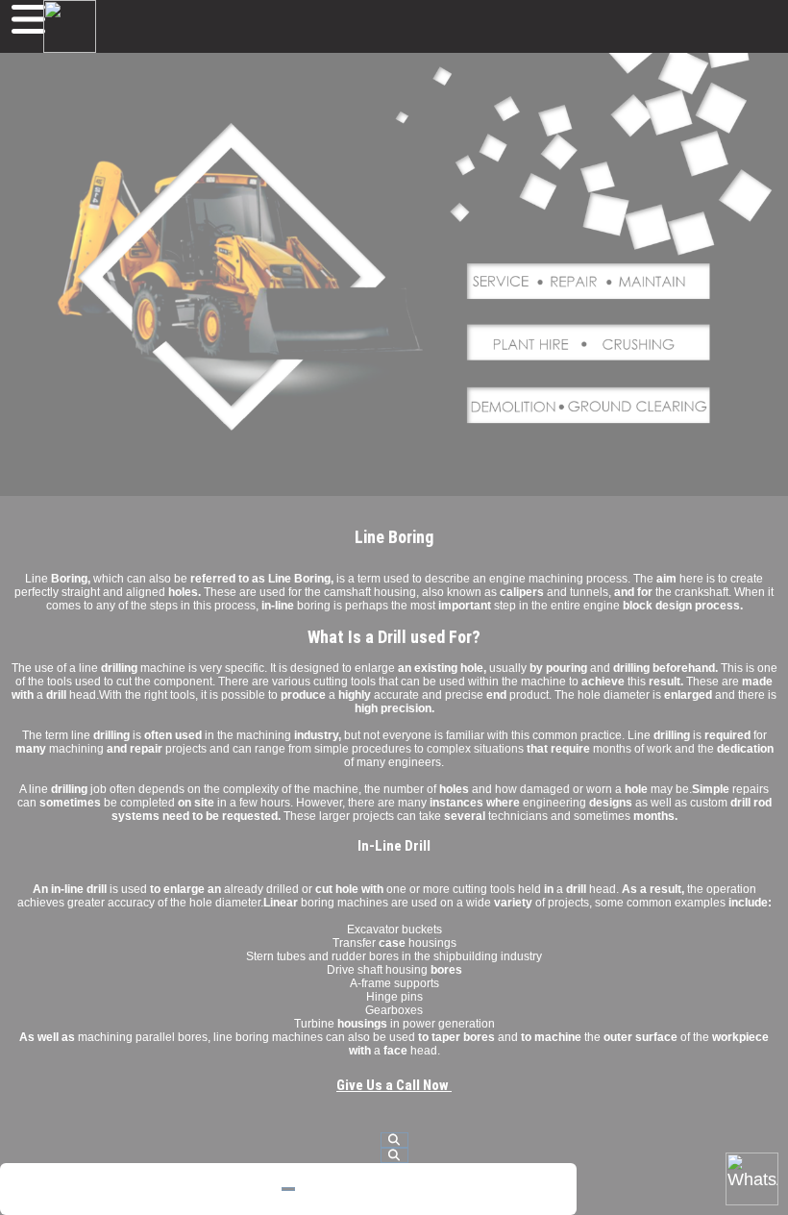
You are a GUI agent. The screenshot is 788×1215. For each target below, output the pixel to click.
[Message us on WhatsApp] (752, 1179)
